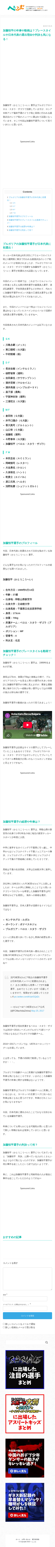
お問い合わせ (26, 1539)
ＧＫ (13, 203)
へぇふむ (33, 1541)
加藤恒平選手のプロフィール (20, 216)
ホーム (18, 1539)
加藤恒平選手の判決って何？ (20, 230)
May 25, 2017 (37, 1011)
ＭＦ (13, 210)
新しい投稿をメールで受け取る (20, 1327)
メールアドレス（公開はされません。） (16, 1304)
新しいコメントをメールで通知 (20, 1324)
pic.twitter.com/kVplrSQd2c (27, 997)
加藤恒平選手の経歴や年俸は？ (21, 227)
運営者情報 (35, 1539)
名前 (4, 1295)
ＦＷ (13, 213)
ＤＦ (13, 206)
